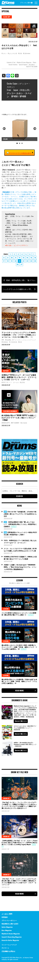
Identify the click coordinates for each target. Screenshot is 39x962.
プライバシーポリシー (9, 920)
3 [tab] (22, 143)
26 (17, 264)
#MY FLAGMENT (15, 423)
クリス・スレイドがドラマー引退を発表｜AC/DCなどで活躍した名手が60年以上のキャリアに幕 (20, 549)
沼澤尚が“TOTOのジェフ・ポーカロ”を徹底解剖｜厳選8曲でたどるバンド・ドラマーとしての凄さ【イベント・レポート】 (19, 377)
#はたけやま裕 (12, 53)
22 (23, 261)
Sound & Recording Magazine (12, 937)
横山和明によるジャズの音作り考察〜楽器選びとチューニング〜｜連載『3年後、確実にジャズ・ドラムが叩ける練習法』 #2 (19, 647)
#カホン (4, 53)
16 (35, 257)
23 (27, 261)
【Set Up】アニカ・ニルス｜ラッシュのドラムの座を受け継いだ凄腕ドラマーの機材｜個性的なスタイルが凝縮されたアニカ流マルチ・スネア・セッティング (19, 882)
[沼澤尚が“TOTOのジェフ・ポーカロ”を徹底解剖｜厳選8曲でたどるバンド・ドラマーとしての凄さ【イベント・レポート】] (19, 360)
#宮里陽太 (5, 342)
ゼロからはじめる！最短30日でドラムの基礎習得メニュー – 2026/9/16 (25, 728)
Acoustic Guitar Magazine (10, 940)
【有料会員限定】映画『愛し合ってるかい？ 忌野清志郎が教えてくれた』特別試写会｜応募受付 (20, 524)
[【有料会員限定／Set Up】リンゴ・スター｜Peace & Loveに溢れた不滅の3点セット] (19, 826)
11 (15, 257)
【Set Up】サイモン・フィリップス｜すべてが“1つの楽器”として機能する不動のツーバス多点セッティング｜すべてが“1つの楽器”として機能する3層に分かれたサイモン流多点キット (19, 805)
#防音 (20, 342)
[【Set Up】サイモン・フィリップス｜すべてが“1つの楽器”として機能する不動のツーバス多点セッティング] (19, 788)
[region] (19, 131)
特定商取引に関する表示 (10, 924)
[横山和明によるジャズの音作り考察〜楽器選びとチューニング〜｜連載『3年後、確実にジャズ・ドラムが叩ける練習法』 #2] (19, 631)
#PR (3, 340)
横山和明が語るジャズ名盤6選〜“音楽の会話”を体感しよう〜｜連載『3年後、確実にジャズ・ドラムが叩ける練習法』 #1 (19, 681)
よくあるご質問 (7, 914)
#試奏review (26, 53)
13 (23, 257)
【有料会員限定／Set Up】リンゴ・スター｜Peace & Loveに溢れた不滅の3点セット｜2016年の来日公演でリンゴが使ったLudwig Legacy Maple (19, 842)
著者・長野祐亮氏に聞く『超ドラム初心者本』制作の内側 (21, 280)
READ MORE (19, 690)
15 (31, 257)
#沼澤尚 (22, 382)
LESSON (5, 609)
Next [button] (34, 128)
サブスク (13, 526)
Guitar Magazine (7, 927)
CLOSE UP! (6, 17)
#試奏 (20, 53)
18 (8, 261)
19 (11, 261)
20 (15, 261)
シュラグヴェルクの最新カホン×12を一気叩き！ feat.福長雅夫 (20, 289)
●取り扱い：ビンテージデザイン (16, 245)
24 (31, 261)
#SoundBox (8, 340)
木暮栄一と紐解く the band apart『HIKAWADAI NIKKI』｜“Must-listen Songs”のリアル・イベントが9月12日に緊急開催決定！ (20, 567)
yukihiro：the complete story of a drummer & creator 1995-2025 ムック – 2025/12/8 (25, 744)
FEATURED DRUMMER (10, 411)
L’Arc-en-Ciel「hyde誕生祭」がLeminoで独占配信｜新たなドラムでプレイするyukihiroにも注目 (20, 513)
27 (21, 264)
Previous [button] (4, 128)
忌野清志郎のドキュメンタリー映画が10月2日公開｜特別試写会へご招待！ (20, 533)
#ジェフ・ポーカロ (13, 382)
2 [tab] (19, 143)
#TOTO (4, 382)
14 (27, 257)
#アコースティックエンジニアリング (24, 340)
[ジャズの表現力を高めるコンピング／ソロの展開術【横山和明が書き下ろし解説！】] (19, 599)
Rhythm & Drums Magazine (11, 933)
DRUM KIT (6, 798)
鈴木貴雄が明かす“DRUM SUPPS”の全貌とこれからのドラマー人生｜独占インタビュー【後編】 (19, 417)
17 (4, 261)
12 (19, 257)
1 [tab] (17, 143)
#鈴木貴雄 (23, 423)
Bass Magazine (7, 930)
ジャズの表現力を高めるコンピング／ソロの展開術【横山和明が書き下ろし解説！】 (19, 614)
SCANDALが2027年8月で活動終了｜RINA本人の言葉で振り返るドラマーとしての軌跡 (20, 557)
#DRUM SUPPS (6, 423)
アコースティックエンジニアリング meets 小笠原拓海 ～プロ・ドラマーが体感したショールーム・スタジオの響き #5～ (19, 334)
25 (35, 261)
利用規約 (5, 917)
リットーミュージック (9, 944)
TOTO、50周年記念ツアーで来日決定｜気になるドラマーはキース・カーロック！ (20, 541)
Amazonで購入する (21, 721)
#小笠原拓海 (13, 342)
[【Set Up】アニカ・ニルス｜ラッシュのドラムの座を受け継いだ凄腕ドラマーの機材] (19, 864)
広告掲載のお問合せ (8, 951)
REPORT (6, 371)
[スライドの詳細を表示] (19, 129)
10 (11, 257)
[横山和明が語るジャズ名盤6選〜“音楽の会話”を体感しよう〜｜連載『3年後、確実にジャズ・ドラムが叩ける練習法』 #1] (19, 665)
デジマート (5, 948)
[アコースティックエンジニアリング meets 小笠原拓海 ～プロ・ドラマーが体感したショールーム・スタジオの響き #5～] (19, 318)
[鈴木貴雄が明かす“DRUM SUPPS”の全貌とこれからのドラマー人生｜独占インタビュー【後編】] (19, 401)
